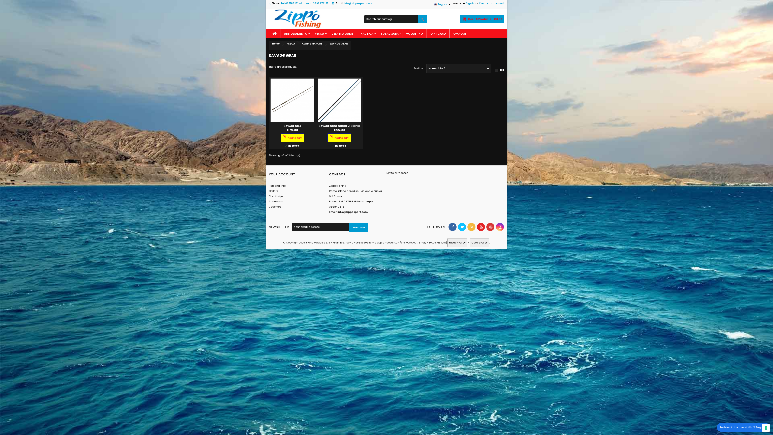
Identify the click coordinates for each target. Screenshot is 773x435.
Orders (273, 191)
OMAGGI (459, 34)
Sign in (470, 3)
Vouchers (275, 207)
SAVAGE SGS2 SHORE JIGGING (339, 126)
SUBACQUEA (390, 34)
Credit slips (276, 196)
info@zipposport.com (358, 3)
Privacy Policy (457, 242)
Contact (337, 174)
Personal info (277, 186)
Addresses (276, 201)
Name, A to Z (459, 68)
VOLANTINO (414, 34)
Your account (282, 174)
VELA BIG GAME (342, 34)
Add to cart (292, 137)
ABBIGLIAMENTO (295, 34)
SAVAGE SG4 (292, 126)
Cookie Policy (479, 242)
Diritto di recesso (397, 173)
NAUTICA (367, 34)
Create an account (491, 3)
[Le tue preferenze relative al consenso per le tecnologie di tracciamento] (766, 428)
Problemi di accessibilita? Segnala (743, 427)
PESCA (319, 34)
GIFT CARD (438, 34)
